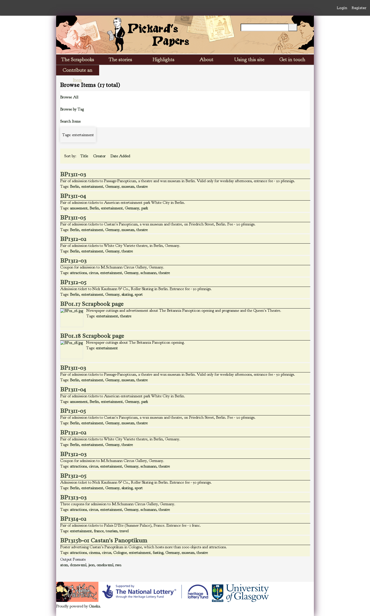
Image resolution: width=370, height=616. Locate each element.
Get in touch (292, 59)
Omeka (94, 606)
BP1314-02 (73, 518)
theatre (142, 186)
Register (359, 8)
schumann (148, 272)
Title (84, 156)
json (91, 564)
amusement (79, 208)
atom (64, 564)
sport (139, 294)
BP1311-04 (73, 196)
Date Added (120, 156)
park (144, 208)
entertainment (92, 186)
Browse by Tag (72, 109)
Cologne (120, 552)
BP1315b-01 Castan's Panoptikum (103, 540)
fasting (158, 552)
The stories (120, 59)
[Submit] (292, 27)
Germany (112, 186)
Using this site (249, 59)
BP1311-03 (73, 174)
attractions (78, 272)
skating (127, 294)
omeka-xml (105, 564)
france (99, 530)
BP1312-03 (73, 260)
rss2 (118, 564)
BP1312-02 (73, 239)
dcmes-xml (78, 564)
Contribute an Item (77, 71)
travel (124, 530)
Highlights (163, 59)
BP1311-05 (73, 217)
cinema (94, 552)
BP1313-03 (73, 497)
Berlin (74, 186)
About (206, 59)
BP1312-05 (73, 282)
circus (93, 272)
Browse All (69, 97)
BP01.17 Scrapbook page (92, 303)
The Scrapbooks (77, 59)
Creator (99, 156)
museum (128, 186)
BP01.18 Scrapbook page (92, 335)
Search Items (70, 121)
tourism (112, 530)
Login (342, 8)
